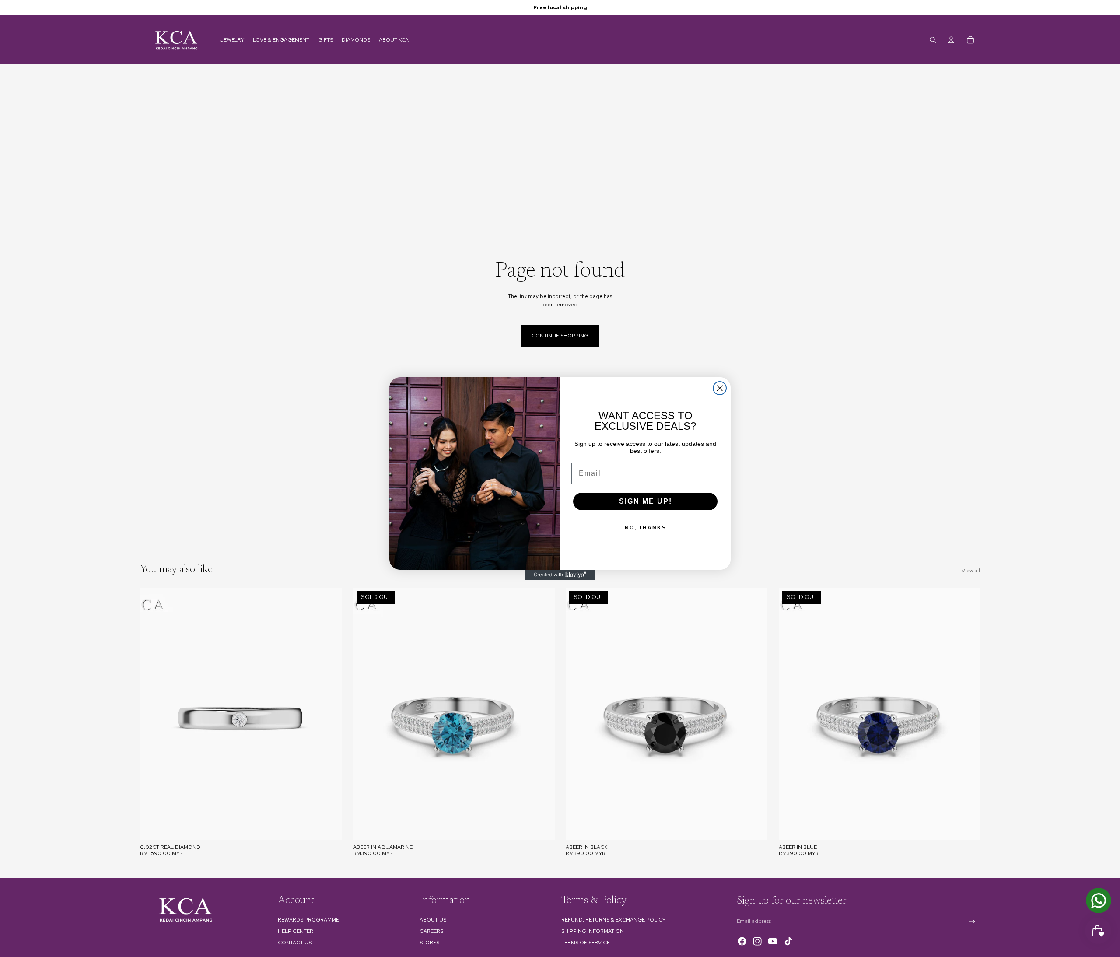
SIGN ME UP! (645, 501)
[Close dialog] (719, 388)
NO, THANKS (645, 528)
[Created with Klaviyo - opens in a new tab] (560, 575)
